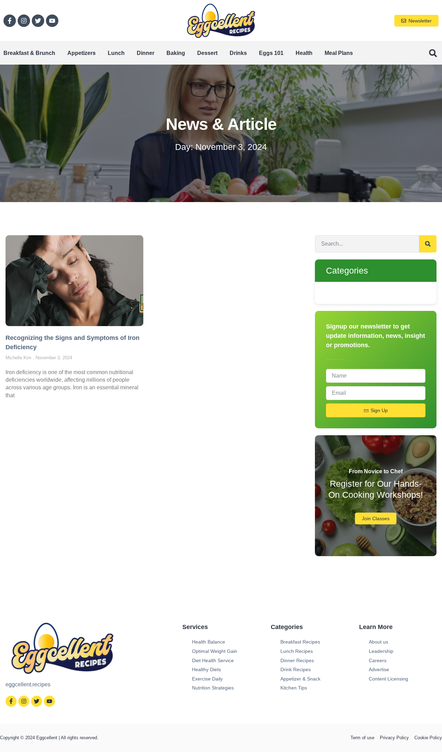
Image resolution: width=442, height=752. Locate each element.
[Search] (427, 244)
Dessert (207, 53)
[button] (433, 53)
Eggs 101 (271, 53)
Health (304, 53)
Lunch (116, 53)
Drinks (238, 53)
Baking (175, 53)
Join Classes (376, 518)
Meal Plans (339, 53)
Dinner (145, 53)
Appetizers (81, 53)
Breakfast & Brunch (29, 53)
